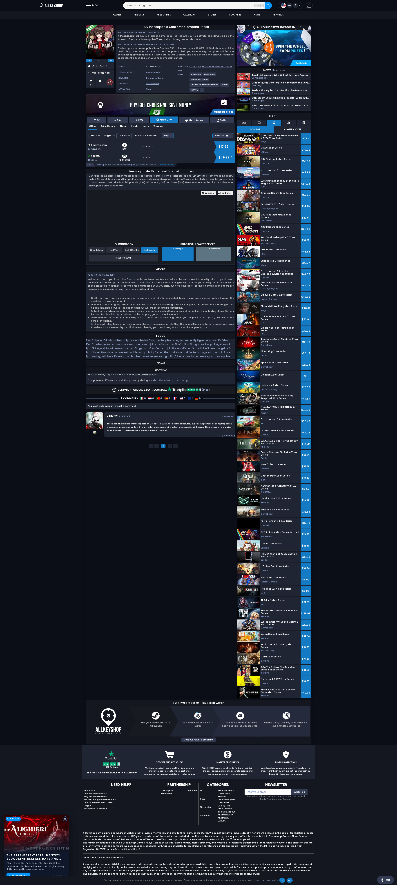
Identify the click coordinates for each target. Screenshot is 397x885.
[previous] (89, 60)
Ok (282, 880)
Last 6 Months (132, 250)
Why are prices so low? (95, 796)
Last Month (149, 250)
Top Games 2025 (226, 811)
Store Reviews (225, 808)
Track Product (123, 258)
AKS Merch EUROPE (223, 819)
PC (191, 66)
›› (175, 446)
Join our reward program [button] (198, 739)
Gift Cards (223, 802)
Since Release (96, 250)
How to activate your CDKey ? (99, 802)
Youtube (192, 790)
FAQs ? (87, 805)
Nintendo (205, 815)
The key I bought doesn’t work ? (100, 799)
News (146, 126)
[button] (309, 5)
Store (94, 135)
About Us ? (89, 790)
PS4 (195, 66)
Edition (123, 135)
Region (108, 135)
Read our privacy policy (266, 880)
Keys (166, 135)
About (123, 126)
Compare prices (165, 164)
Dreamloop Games (155, 78)
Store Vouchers (226, 790)
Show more (278, 70)
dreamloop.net (153, 72)
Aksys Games (152, 83)
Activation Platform (145, 135)
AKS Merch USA (225, 814)
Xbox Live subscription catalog (170, 380)
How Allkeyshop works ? (96, 793)
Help (387, 879)
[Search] (268, 5)
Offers (92, 126)
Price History (108, 126)
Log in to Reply (227, 435)
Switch (228, 66)
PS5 (199, 66)
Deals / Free (224, 805)
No (289, 880)
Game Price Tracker (224, 795)
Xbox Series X (218, 66)
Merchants (166, 793)
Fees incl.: (220, 135)
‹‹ (151, 446)
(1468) (205, 389)
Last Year (114, 250)
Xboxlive (158, 126)
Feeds (134, 126)
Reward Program (226, 799)
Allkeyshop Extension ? (95, 808)
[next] (111, 60)
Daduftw (112, 415)
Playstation (206, 807)
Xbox (148, 89)
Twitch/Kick (167, 790)
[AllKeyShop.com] (51, 5)
